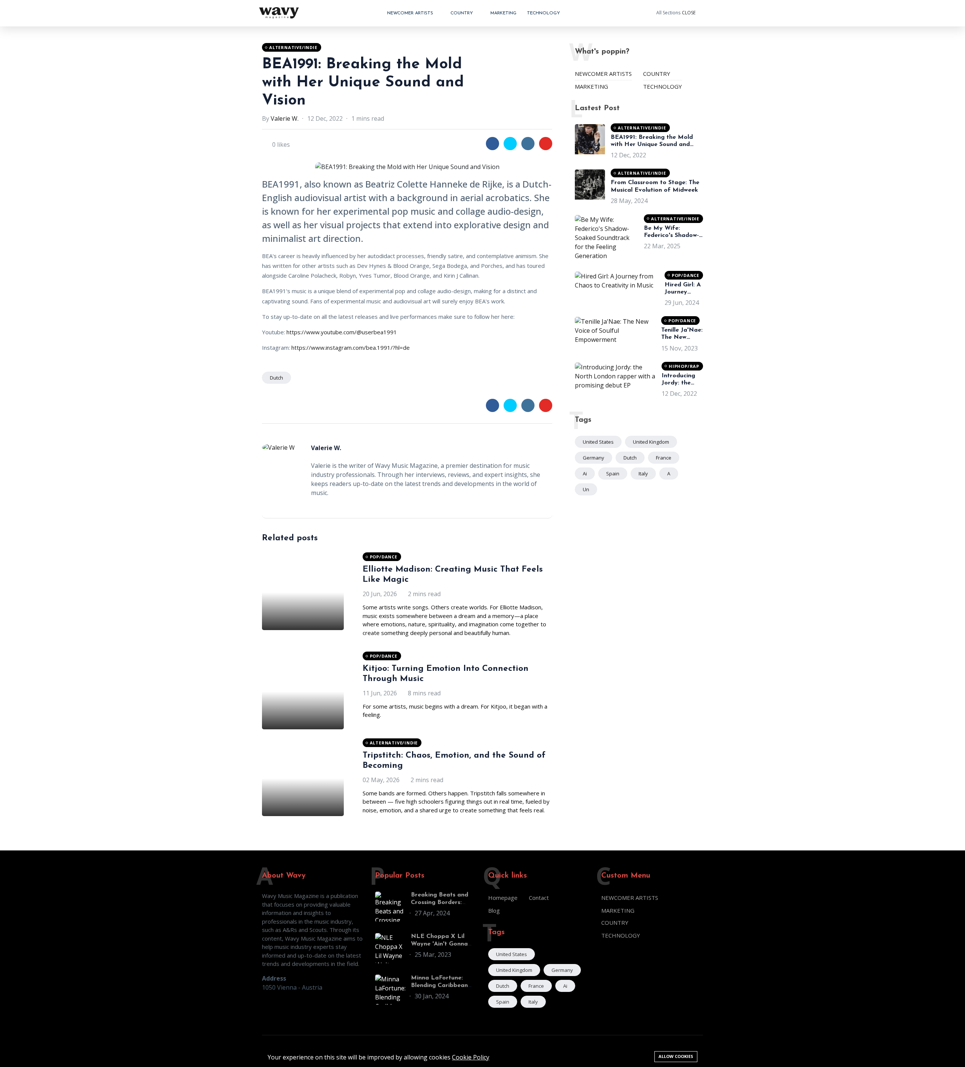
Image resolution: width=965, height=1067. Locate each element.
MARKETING (503, 13)
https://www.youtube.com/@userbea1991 (341, 332)
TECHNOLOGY (543, 13)
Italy (643, 473)
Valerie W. (285, 118)
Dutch (276, 377)
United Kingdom (651, 441)
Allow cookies (676, 1056)
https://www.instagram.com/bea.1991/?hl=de (350, 347)
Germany (593, 457)
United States (598, 441)
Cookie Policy (470, 1057)
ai (585, 473)
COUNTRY (462, 13)
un (586, 489)
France (663, 457)
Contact (539, 897)
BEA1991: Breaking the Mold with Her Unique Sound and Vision (363, 82)
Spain (612, 473)
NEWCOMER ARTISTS (411, 13)
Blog (494, 910)
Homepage (503, 897)
